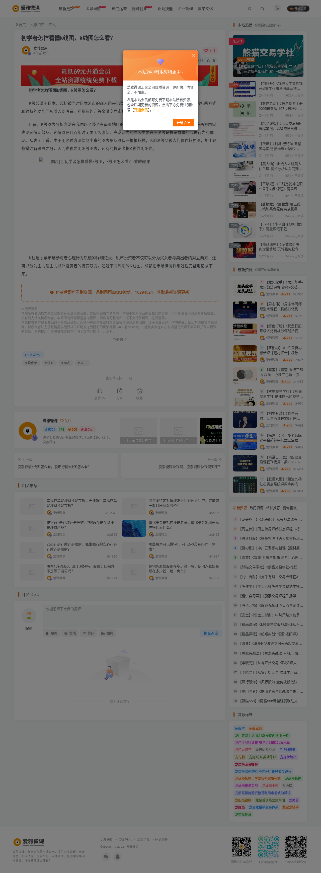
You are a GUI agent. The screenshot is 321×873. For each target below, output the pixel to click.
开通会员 (184, 122)
